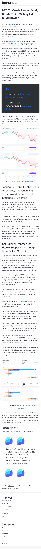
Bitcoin (4, 530)
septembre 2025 (6, 507)
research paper (14, 41)
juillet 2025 (5, 513)
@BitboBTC (25, 94)
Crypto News (5, 537)
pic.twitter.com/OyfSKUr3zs (18, 97)
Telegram (11, 24)
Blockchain (5, 533)
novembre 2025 (6, 500)
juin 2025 (4, 516)
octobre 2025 (6, 503)
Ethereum (4, 543)
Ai (2, 527)
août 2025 (5, 510)
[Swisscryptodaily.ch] (9, 2)
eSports (4, 540)
